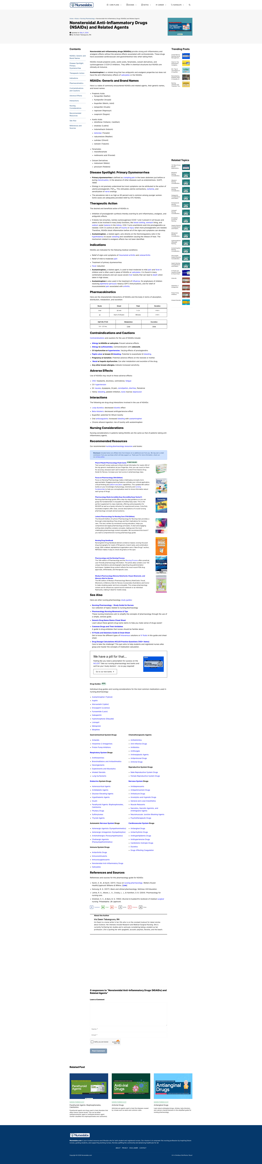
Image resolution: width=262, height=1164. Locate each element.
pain (133, 177)
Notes (146, 5)
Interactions (74, 101)
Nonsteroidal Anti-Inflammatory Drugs (107, 863)
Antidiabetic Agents (100, 790)
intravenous (125, 635)
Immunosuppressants (101, 860)
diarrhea (132, 388)
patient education (116, 485)
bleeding (117, 354)
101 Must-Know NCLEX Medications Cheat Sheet (176, 167)
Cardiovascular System (139, 823)
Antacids (95, 740)
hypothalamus (98, 237)
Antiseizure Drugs (138, 794)
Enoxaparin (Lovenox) (101, 708)
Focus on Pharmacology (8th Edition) (109, 478)
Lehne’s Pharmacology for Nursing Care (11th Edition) (115, 516)
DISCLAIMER (133, 1148)
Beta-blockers (98, 411)
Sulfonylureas (97, 814)
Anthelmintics (136, 740)
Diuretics (134, 847)
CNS (94, 381)
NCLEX (96, 663)
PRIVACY (125, 1148)
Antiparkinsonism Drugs (140, 790)
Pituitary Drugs (98, 811)
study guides (126, 600)
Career (161, 5)
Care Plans (114, 5)
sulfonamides (107, 347)
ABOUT (118, 1148)
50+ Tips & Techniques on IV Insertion (175, 70)
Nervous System (107, 823)
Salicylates (96, 867)
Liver (128, 326)
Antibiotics (135, 747)
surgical (161, 899)
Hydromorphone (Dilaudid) (103, 719)
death (155, 275)
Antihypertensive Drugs (140, 839)
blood (136, 222)
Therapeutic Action (77, 73)
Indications (74, 78)
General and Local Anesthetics (143, 801)
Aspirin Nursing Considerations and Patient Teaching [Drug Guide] (175, 266)
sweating (115, 237)
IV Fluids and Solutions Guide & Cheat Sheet (175, 272)
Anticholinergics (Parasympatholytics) (107, 836)
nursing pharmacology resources (119, 446)
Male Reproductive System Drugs (144, 772)
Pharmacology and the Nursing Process (110, 558)
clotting (142, 222)
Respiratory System (98, 753)
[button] (189, 5)
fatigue (128, 381)
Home (71, 18)
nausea (98, 388)
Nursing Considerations (75, 107)
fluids (145, 635)
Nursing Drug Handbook (104, 540)
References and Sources (76, 127)
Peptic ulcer (97, 354)
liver (130, 275)
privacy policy (100, 457)
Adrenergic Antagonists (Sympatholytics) (109, 832)
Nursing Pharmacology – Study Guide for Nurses (113, 605)
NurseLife (177, 5)
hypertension (114, 350)
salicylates (125, 75)
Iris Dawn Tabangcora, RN (82, 35)
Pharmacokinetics (76, 83)
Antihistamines (98, 758)
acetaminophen (135, 419)
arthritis (126, 286)
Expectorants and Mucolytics (104, 769)
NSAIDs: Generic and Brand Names (78, 57)
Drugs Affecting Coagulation (142, 850)
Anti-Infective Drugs (139, 744)
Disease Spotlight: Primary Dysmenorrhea (77, 65)
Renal (95, 361)
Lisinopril (95, 722)
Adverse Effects (76, 96)
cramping (127, 177)
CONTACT (142, 1148)
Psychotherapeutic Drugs (141, 818)
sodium (95, 225)
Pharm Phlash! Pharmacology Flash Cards (116, 463)
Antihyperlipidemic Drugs (141, 836)
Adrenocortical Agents (101, 786)
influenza (136, 281)
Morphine (96, 730)
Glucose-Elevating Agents (102, 794)
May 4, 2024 (84, 32)
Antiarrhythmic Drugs (139, 832)
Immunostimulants (99, 856)
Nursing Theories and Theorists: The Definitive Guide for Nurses (176, 86)
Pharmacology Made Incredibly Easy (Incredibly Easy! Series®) (118, 497)
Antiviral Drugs (137, 762)
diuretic (117, 408)
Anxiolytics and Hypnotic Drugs (143, 797)
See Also (73, 121)
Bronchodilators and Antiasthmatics (106, 761)
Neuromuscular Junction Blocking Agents (147, 814)
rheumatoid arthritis (127, 255)
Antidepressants (137, 786)
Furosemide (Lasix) (100, 711)
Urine (154, 326)
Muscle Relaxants (138, 804)
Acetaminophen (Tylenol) (102, 697)
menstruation (103, 180)
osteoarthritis (144, 255)
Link (125, 885)
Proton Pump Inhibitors (101, 747)
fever (158, 270)
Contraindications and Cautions (76, 89)
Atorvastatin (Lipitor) (100, 704)
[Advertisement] (128, 960)
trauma (124, 228)
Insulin (94, 801)
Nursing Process (132, 560)
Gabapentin (97, 715)
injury (132, 228)
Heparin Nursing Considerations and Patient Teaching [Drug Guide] (176, 228)
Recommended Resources (75, 114)
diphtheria (104, 284)
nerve (107, 191)
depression (137, 392)
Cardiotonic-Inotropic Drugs (142, 843)
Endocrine (94, 781)
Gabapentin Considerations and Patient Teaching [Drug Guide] (175, 198)
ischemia (150, 189)
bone (123, 392)
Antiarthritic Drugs (99, 852)
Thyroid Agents (98, 818)
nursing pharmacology (133, 883)
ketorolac (98, 133)
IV (99, 315)
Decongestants (98, 765)
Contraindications (97, 338)
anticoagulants (102, 419)
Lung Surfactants (99, 776)
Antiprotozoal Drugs (139, 758)
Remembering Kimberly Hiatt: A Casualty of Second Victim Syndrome (175, 79)
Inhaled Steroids (98, 772)
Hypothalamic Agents (101, 797)
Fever (94, 266)
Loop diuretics (98, 408)
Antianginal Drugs (138, 828)
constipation (123, 388)
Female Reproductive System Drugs (145, 776)
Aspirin (95, 701)
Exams (131, 5)
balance (107, 225)
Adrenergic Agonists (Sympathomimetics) (109, 828)
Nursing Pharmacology (87, 18)
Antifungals (135, 751)
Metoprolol (96, 726)
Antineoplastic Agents (140, 755)
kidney (119, 225)
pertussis (113, 284)
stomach (149, 222)
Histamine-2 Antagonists (102, 744)
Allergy (95, 343)
